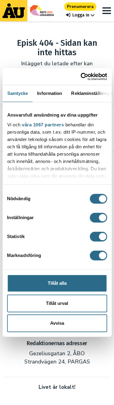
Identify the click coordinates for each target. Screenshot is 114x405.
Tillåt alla (57, 283)
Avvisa (57, 323)
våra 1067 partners (43, 124)
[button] (80, 15)
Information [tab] (49, 93)
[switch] (98, 217)
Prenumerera (80, 6)
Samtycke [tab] (17, 93)
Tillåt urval (57, 303)
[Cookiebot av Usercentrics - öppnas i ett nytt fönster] (81, 77)
